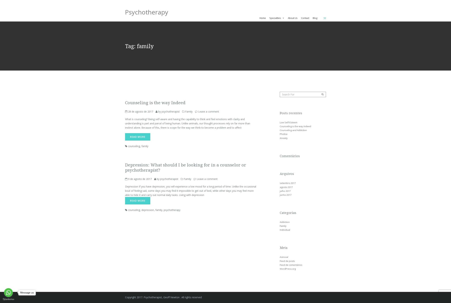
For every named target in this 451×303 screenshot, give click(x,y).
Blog (315, 18)
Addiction (285, 222)
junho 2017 (285, 194)
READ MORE (137, 136)
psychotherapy (172, 210)
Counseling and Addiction (293, 130)
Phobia (283, 134)
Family (189, 111)
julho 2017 (285, 191)
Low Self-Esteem (288, 122)
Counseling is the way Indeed (295, 126)
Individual (285, 229)
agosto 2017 (286, 187)
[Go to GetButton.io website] (8, 299)
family (144, 146)
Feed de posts (287, 261)
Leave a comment (208, 111)
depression (147, 210)
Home (263, 18)
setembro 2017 (288, 183)
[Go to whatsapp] (8, 292)
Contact (305, 18)
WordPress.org (288, 268)
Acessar (284, 257)
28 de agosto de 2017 (140, 111)
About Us (293, 18)
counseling (134, 146)
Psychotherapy (146, 13)
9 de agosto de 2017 (139, 179)
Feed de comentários (291, 264)
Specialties (275, 18)
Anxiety (284, 138)
